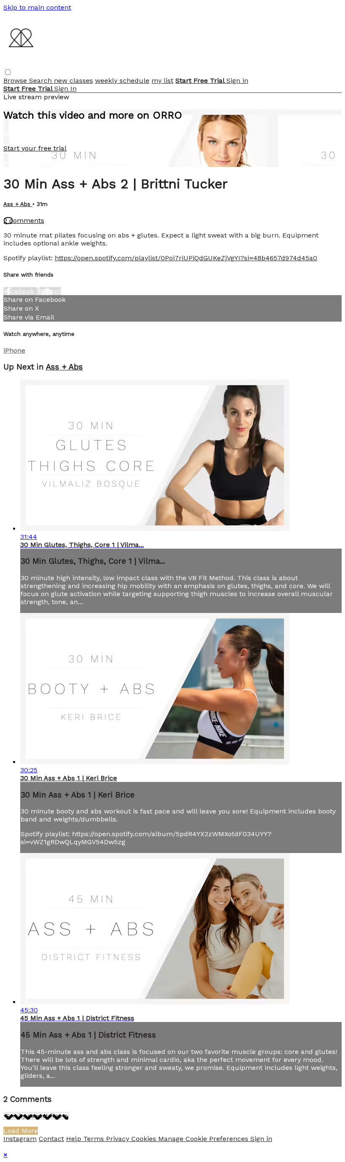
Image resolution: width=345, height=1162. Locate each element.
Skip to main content (37, 7)
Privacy (118, 1139)
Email (51, 291)
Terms (94, 1139)
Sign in (237, 81)
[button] (8, 72)
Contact (51, 1139)
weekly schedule (122, 81)
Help (74, 1139)
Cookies (144, 1139)
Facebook (19, 291)
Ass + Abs (17, 204)
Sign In (65, 88)
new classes (73, 81)
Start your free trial (34, 148)
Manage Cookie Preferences (204, 1139)
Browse (16, 81)
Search (41, 81)
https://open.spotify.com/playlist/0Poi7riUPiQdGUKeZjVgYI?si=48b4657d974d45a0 (186, 258)
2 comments (23, 220)
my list (162, 81)
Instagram (20, 1139)
